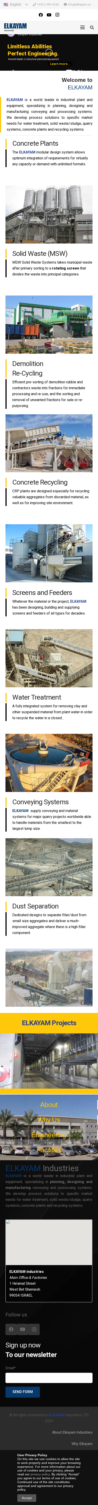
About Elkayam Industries (72, 1432)
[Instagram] (57, 15)
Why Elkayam (82, 1444)
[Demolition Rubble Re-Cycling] (49, 443)
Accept (27, 1498)
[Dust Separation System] (49, 978)
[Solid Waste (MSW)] (49, 325)
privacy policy (40, 1474)
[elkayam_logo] (15, 27)
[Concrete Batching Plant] (49, 214)
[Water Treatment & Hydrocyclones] (49, 763)
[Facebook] (41, 15)
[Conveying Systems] (49, 867)
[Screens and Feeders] (49, 658)
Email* (10, 1368)
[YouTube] (49, 15)
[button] (15, 4)
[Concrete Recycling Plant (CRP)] (49, 553)
